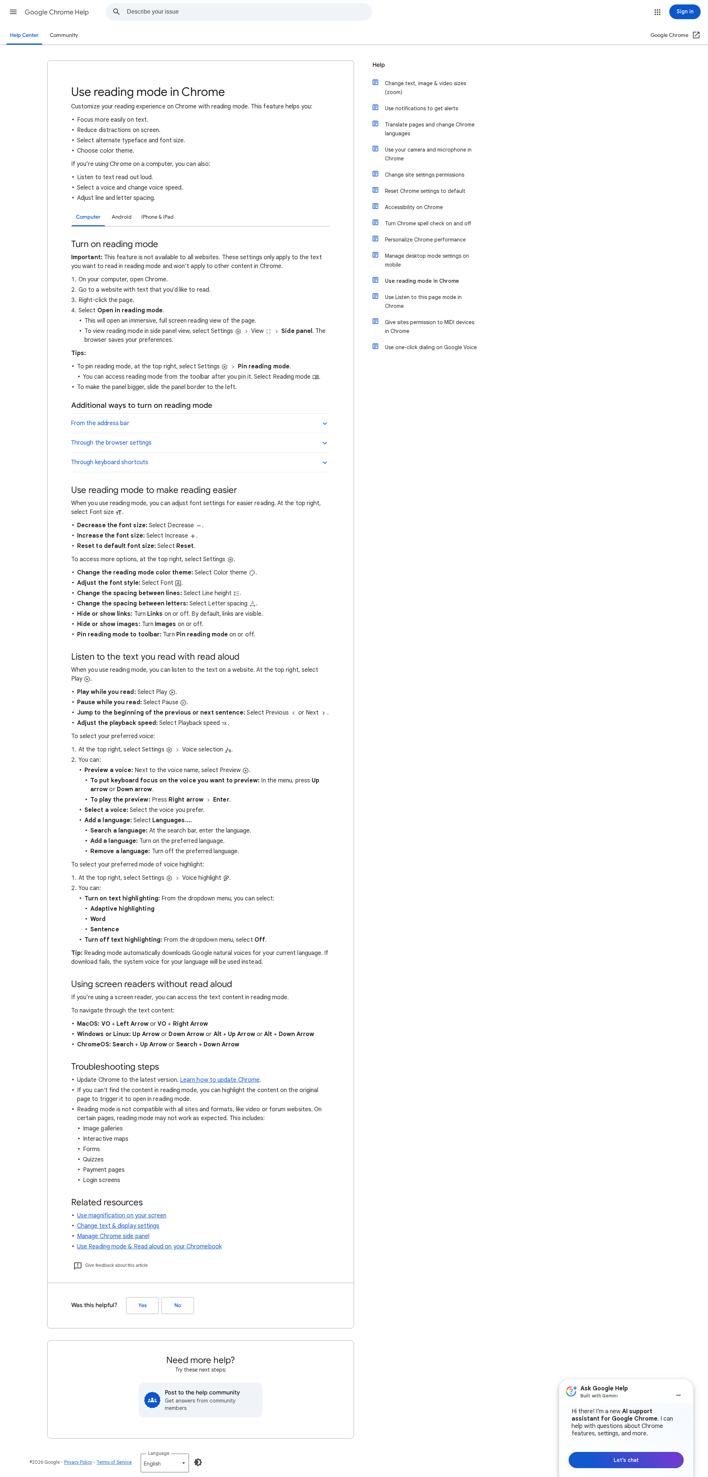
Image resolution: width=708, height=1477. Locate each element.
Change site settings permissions (424, 174)
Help (378, 65)
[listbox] (164, 1463)
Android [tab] (122, 217)
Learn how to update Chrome (220, 1080)
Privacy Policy (78, 1462)
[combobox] (249, 11)
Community (64, 35)
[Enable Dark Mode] (198, 1462)
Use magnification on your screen (122, 1215)
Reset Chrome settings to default (425, 191)
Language (158, 1453)
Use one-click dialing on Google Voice (431, 347)
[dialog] (626, 1428)
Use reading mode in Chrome (422, 281)
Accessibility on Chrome (414, 207)
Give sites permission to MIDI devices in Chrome (429, 326)
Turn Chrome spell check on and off (428, 223)
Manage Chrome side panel (113, 1236)
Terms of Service (114, 1462)
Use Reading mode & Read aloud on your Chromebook (149, 1246)
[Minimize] (678, 1392)
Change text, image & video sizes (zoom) (425, 87)
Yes (142, 1305)
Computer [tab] (88, 217)
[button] (13, 12)
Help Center (24, 35)
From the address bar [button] (100, 423)
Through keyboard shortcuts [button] (109, 462)
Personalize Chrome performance (425, 239)
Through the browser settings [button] (111, 442)
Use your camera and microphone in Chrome (428, 154)
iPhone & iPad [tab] (157, 217)
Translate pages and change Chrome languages (430, 129)
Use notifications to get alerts (421, 108)
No (177, 1305)
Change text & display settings (118, 1226)
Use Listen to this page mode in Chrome (423, 301)
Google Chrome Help (57, 12)
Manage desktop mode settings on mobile (427, 260)
